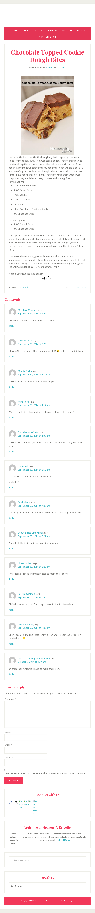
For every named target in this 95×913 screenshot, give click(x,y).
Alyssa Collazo (25, 563)
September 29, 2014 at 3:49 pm (34, 313)
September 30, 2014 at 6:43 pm (34, 597)
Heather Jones (25, 340)
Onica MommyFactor (28, 432)
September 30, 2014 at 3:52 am (34, 469)
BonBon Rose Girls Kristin (31, 532)
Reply (11, 325)
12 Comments (61, 67)
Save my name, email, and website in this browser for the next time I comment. (45, 773)
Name (8, 732)
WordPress (65, 901)
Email (8, 744)
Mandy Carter (25, 371)
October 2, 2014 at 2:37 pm (32, 661)
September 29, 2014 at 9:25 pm (34, 344)
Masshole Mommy (27, 310)
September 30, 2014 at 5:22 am (34, 536)
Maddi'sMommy (26, 624)
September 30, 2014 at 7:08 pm (34, 627)
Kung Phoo (23, 401)
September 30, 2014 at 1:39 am (34, 435)
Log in (72, 901)
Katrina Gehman (26, 593)
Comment (10, 699)
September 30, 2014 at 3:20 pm (34, 566)
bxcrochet (23, 466)
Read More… (64, 840)
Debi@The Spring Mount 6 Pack (34, 658)
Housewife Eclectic (47, 17)
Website (8, 757)
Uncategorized (22, 287)
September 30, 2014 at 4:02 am (34, 505)
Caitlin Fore (24, 502)
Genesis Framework (53, 901)
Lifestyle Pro (39, 901)
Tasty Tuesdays (81, 287)
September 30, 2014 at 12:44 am (34, 374)
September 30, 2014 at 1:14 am (34, 405)
